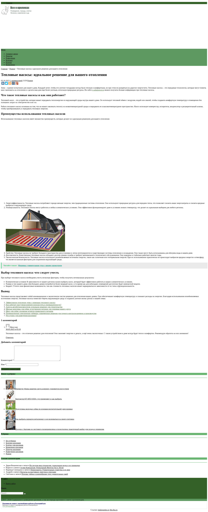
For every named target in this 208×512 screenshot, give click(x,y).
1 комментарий (16, 81)
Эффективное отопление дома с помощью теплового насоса (30, 303)
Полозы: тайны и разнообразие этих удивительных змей (45, 474)
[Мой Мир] (13, 83)
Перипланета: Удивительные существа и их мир (50, 470)
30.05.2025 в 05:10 (13, 329)
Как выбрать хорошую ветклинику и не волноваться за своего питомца (44, 419)
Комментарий (7, 360)
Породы (9, 56)
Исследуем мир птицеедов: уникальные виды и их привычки (54, 465)
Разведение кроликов (14, 452)
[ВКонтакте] (2, 83)
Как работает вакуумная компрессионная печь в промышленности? (33, 305)
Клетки (9, 63)
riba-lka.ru (113, 510)
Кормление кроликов (14, 447)
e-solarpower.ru (98, 90)
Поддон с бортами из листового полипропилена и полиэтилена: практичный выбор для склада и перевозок (59, 429)
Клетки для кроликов (14, 445)
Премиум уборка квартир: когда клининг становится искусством (42, 389)
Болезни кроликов (13, 443)
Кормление (10, 65)
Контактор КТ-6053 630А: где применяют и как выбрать (38, 399)
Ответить (9, 337)
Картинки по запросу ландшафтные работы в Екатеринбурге (20, 505)
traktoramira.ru (103, 510)
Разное (12, 69)
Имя (3, 364)
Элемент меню (12, 54)
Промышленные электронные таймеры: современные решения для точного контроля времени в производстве (51, 313)
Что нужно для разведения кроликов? (21, 316)
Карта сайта (11, 484)
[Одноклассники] (9, 83)
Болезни (9, 60)
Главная (9, 3)
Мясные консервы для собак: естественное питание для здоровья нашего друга (38, 309)
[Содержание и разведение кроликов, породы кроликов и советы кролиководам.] (16, 14)
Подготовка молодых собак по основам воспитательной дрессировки (44, 409)
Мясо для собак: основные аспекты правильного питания (29, 311)
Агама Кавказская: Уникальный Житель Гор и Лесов (42, 468)
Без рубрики (11, 441)
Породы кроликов (13, 449)
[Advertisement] (73, 32)
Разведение (10, 58)
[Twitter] (6, 83)
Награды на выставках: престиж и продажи (38, 472)
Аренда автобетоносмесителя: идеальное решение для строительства (34, 307)
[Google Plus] (16, 83)
